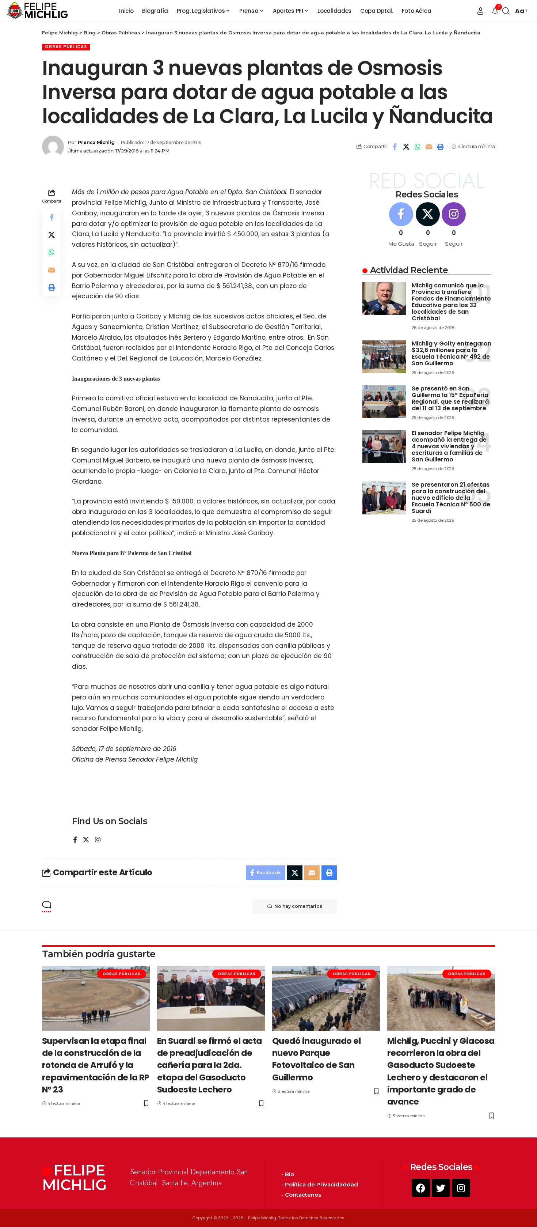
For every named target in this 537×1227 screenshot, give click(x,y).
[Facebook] (75, 840)
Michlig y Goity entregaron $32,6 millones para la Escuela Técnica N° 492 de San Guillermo (451, 353)
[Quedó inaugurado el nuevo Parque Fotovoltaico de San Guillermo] (326, 998)
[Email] (429, 146)
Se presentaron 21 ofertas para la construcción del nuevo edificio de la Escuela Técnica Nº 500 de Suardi (451, 497)
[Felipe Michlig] (37, 10)
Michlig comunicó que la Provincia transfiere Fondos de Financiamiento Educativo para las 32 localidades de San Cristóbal (451, 301)
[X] (86, 840)
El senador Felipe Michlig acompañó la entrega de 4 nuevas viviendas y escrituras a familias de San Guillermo (449, 446)
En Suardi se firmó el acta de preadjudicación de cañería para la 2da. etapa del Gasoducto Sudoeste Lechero (209, 1065)
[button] (480, 11)
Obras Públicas (66, 47)
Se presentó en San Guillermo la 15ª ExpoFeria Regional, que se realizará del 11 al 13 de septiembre (450, 398)
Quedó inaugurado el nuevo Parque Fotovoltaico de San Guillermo (316, 1059)
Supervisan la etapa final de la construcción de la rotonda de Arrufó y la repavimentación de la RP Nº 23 (95, 1065)
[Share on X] (406, 146)
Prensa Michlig (96, 142)
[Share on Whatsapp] (417, 146)
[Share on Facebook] (395, 146)
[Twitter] (441, 1188)
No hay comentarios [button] (298, 906)
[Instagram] (98, 840)
